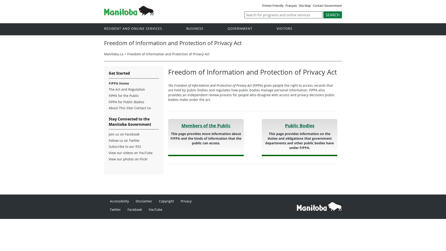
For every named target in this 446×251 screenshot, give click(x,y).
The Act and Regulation (127, 89)
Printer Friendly (273, 5)
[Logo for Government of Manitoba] (129, 14)
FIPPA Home (119, 83)
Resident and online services (133, 28)
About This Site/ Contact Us (130, 108)
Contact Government (327, 5)
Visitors (284, 28)
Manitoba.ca (113, 54)
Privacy (186, 201)
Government (240, 28)
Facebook (135, 209)
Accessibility (119, 201)
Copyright (166, 201)
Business (194, 28)
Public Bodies (299, 125)
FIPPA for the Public (124, 96)
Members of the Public (206, 125)
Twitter (115, 209)
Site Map (305, 5)
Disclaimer (144, 201)
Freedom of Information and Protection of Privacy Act (168, 54)
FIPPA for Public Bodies (126, 102)
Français (291, 5)
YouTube (155, 209)
